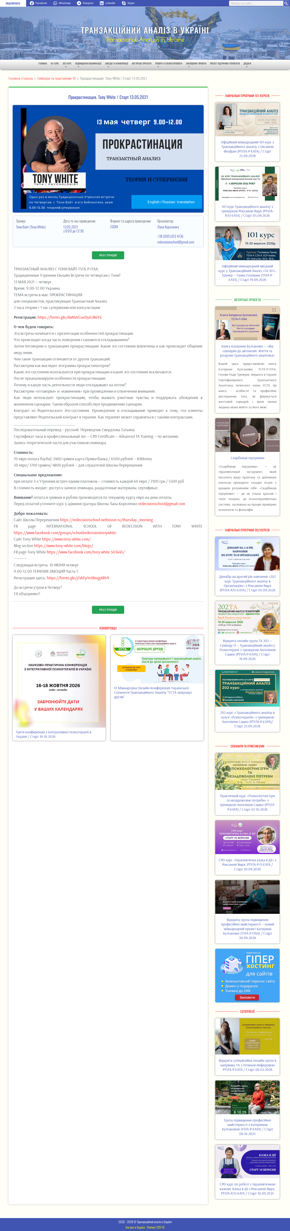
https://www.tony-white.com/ (66, 539)
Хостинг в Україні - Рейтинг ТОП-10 (145, 1227)
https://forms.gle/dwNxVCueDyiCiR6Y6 (70, 317)
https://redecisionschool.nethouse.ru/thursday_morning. (107, 519)
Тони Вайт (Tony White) (31, 226)
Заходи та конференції (116, 63)
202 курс (67, 63)
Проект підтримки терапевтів (225, 63)
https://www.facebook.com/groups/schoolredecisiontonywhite (65, 532)
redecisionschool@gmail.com (175, 242)
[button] (40, 3)
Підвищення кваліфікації (88, 63)
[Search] (286, 3)
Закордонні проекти (196, 63)
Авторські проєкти (141, 63)
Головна (42, 63)
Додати (247, 63)
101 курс (55, 63)
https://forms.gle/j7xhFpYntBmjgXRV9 (78, 577)
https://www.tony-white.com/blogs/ (63, 545)
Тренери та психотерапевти (168, 63)
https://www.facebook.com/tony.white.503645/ (86, 551)
